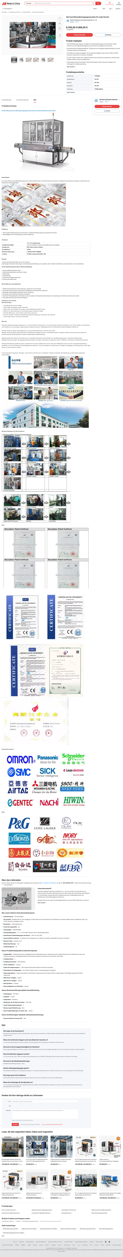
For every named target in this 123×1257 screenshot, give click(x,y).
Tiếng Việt (108, 1245)
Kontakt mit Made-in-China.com (55, 1241)
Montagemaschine (66, 1213)
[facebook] (105, 1241)
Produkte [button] (28, 3)
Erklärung (21, 1241)
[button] (93, 3)
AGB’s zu (63, 1251)
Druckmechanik (26, 12)
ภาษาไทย (96, 1245)
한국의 (73, 1245)
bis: (10, 1106)
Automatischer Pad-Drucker (69, 1210)
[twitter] (109, 1241)
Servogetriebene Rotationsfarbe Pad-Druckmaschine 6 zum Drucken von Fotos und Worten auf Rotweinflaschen (12, 1161)
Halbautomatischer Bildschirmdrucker (101, 1210)
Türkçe (102, 1245)
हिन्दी (91, 1245)
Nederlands (85, 1245)
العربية (79, 1245)
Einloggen (118, 4)
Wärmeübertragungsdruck (106, 1229)
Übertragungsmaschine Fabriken (48, 1229)
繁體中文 (24, 1245)
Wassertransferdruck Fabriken (68, 1229)
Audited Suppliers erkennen (81, 1241)
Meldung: (8, 1110)
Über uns (15, 1241)
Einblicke (92, 1241)
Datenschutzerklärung (41, 1241)
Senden (15, 1124)
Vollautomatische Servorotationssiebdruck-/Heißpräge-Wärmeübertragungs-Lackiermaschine (109, 1161)
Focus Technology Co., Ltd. (60, 1248)
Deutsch (47, 1245)
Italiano (60, 1245)
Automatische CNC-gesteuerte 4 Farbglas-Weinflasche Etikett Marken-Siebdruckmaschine (110, 1194)
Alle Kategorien (8, 8)
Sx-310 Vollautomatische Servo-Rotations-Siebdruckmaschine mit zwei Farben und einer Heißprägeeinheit (86, 1161)
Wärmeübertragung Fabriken (10, 1229)
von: (10, 1101)
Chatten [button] (109, 35)
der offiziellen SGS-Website (48, 883)
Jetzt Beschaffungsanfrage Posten (52, 1124)
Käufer (95, 8)
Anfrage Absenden (79, 35)
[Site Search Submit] (98, 3)
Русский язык (67, 1245)
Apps (110, 8)
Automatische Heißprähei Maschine (41, 1213)
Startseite (4, 12)
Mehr (3, 1236)
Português (53, 1245)
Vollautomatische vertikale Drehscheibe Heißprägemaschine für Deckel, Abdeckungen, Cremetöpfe (61, 1161)
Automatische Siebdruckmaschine (10, 1213)
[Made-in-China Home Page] (11, 3)
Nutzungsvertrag (30, 1241)
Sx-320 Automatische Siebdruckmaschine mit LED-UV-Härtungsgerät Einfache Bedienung (37, 1161)
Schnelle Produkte (69, 1241)
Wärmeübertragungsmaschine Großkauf (13, 1233)
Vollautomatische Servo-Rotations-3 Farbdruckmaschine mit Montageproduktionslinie (11, 1194)
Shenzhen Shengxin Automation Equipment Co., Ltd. (83, 20)
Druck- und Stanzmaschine (9, 1210)
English (11, 1245)
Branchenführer (99, 1241)
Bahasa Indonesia (117, 1245)
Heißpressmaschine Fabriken (29, 1229)
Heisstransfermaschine (38, 12)
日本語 (29, 1245)
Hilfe (104, 8)
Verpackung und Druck (14, 12)
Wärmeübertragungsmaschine (99, 1213)
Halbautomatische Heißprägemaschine (42, 1210)
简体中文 (17, 1245)
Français (35, 1245)
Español (41, 1245)
